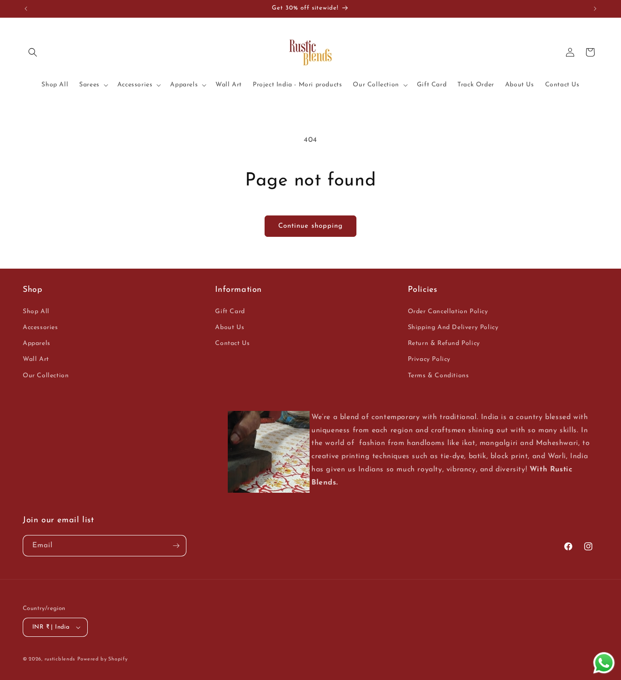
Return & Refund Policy (444, 343)
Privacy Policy (429, 359)
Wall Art (36, 359)
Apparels (36, 343)
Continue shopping (310, 226)
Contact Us (232, 343)
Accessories (40, 327)
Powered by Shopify (102, 659)
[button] (33, 52)
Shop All (36, 311)
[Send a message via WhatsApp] (603, 662)
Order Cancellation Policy (448, 311)
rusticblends (60, 659)
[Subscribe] (176, 545)
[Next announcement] (595, 8)
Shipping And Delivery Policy (453, 327)
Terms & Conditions (438, 375)
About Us (229, 327)
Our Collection (46, 375)
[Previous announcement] (26, 8)
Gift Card (230, 311)
